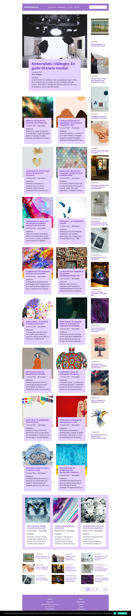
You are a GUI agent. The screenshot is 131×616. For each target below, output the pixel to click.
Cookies (81, 607)
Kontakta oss (81, 609)
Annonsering (52, 7)
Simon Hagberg (37, 74)
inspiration (35, 77)
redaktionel (29, 129)
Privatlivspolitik (122, 613)
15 (105, 589)
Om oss (70, 7)
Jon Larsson (42, 126)
